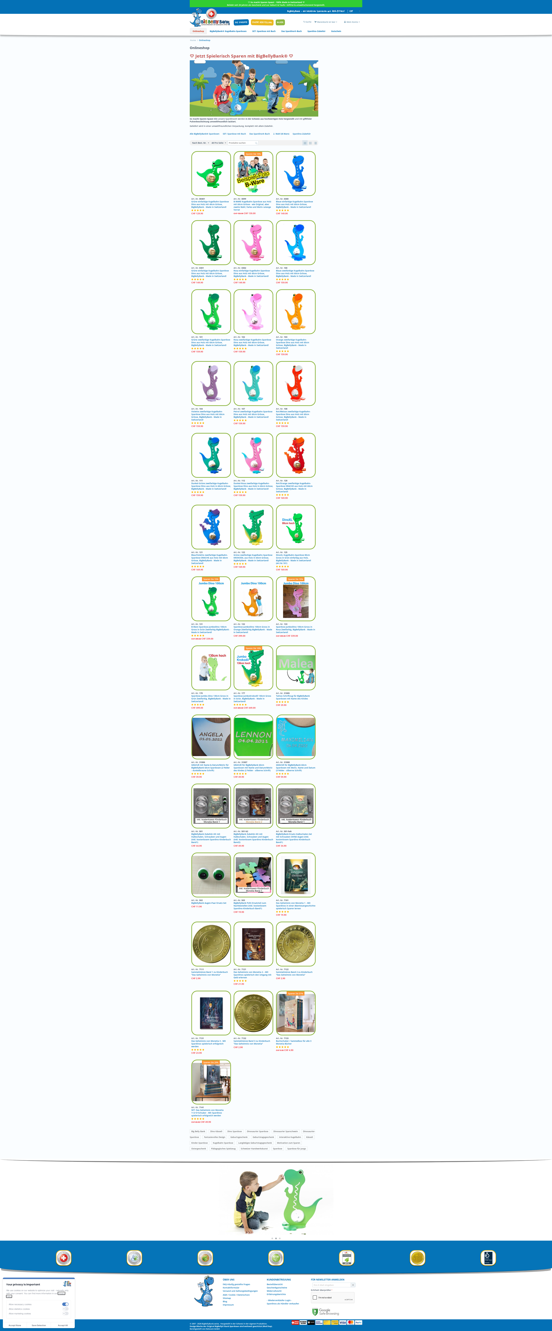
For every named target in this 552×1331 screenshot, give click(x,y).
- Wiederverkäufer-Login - (279, 1300)
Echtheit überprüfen (321, 1290)
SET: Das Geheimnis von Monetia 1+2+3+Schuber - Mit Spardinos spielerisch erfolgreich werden (207, 1113)
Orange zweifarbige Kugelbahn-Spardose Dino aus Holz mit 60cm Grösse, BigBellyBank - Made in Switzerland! (292, 343)
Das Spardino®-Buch (291, 31)
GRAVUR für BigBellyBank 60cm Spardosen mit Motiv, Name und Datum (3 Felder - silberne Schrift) (295, 768)
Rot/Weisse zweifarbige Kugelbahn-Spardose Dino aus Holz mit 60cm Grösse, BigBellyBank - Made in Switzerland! (293, 415)
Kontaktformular (231, 1287)
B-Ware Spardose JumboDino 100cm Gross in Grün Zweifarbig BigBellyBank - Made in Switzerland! (210, 629)
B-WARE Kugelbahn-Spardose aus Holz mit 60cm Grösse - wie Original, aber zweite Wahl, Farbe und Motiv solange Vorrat (252, 205)
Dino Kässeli (216, 1131)
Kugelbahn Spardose (223, 1142)
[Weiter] (353, 1285)
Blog (225, 1301)
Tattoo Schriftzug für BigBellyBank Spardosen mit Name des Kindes (293, 697)
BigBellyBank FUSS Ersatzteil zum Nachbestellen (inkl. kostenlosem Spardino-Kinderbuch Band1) (250, 906)
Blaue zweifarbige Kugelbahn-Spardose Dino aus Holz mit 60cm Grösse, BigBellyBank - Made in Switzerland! (295, 273)
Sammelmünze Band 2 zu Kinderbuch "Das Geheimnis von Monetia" (294, 973)
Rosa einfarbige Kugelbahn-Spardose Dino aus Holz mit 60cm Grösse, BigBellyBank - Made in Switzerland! (252, 273)
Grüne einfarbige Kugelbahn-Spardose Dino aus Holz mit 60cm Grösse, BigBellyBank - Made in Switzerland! (210, 273)
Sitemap (227, 1298)
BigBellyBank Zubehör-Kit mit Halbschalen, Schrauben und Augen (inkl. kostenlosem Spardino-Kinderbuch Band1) (211, 838)
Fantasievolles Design (214, 1137)
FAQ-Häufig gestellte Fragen (236, 1284)
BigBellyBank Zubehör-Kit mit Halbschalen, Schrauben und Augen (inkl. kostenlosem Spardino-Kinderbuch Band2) (253, 838)
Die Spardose (241, 22)
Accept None (15, 1325)
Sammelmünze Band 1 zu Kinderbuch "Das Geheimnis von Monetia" (209, 973)
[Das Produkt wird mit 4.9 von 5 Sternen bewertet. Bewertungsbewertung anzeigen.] (198, 348)
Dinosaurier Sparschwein (285, 1131)
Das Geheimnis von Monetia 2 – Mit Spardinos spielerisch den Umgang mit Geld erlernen (252, 975)
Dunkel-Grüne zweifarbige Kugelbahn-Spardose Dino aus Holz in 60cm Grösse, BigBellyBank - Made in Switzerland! (211, 486)
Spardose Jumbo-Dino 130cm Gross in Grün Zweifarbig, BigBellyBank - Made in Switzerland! (211, 698)
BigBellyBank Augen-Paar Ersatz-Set (208, 903)
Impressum (228, 1304)
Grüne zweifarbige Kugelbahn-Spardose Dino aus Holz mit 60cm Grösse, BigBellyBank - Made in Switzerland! (210, 342)
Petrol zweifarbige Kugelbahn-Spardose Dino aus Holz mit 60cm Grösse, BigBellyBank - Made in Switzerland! (253, 414)
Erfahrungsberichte (276, 1294)
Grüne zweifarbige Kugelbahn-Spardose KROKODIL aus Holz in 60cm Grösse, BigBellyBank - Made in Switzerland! (253, 558)
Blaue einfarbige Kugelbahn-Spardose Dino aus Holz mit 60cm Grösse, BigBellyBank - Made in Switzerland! (294, 204)
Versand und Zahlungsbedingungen (240, 1291)
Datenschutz (243, 1294)
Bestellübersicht (275, 1284)
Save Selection (39, 1325)
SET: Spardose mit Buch (264, 31)
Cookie (232, 1294)
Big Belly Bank (198, 1131)
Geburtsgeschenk (239, 1137)
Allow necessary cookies (20, 1304)
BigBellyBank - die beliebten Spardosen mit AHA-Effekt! (316, 11)
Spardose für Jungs (296, 1148)
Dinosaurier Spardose (257, 1131)
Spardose (277, 1148)
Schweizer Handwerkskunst (254, 1148)
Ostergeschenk (198, 1148)
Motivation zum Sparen (288, 1142)
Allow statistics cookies (19, 1309)
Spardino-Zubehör (316, 31)
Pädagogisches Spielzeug (223, 1148)
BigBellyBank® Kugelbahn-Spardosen (228, 31)
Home (193, 40)
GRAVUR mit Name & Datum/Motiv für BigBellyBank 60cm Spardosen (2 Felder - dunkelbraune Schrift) (210, 768)
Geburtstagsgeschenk (263, 1137)
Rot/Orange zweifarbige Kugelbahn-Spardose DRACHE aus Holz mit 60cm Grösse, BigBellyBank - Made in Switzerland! (294, 487)
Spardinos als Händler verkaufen (283, 1303)
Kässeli (309, 1137)
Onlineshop (198, 31)
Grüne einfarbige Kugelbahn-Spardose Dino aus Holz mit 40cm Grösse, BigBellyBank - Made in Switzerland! (210, 204)
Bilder (280, 22)
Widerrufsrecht (274, 1291)
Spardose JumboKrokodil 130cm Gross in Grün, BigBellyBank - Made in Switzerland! (252, 698)
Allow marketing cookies (20, 1313)
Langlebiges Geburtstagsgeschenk (255, 1142)
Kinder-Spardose (199, 1142)
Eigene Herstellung (262, 22)
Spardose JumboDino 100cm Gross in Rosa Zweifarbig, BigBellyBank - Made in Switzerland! (295, 629)
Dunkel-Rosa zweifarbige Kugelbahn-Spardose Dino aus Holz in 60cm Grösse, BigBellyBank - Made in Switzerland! (253, 486)
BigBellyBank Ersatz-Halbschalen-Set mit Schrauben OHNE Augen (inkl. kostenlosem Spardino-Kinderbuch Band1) (294, 838)
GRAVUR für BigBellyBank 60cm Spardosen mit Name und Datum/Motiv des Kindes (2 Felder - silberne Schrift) (253, 768)
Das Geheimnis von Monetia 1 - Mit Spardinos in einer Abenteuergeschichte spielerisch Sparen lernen (295, 906)
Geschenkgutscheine (277, 1287)
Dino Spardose (234, 1131)
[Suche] (256, 143)
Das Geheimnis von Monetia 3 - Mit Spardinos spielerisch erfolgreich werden (208, 1044)
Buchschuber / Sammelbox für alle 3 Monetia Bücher (293, 1042)
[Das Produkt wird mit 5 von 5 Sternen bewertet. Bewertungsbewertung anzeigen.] (198, 210)
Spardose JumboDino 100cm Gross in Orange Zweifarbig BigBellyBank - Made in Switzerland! (253, 629)
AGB (225, 1294)
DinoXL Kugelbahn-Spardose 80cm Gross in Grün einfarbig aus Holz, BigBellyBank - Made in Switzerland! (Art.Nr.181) (293, 559)
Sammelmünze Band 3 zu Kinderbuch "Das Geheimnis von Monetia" (252, 1042)
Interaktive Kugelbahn (290, 1137)
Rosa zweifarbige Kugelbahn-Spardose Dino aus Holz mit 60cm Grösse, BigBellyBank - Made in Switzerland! (252, 342)
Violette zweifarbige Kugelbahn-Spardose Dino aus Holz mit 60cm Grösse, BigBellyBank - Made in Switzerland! (207, 415)
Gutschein (336, 31)
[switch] (65, 1304)
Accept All (63, 1325)
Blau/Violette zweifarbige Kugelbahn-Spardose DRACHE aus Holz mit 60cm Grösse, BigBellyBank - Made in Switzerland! (209, 559)
